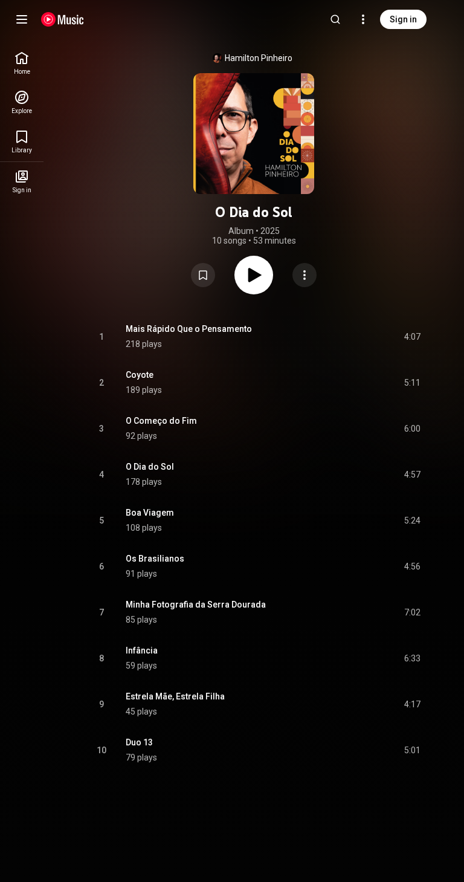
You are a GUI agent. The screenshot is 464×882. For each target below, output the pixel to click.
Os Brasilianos (155, 558)
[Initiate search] (335, 19)
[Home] (62, 19)
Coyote (139, 375)
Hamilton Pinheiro (258, 58)
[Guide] (21, 19)
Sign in (403, 19)
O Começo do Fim (161, 421)
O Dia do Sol (150, 467)
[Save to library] (203, 275)
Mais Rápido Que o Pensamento (189, 329)
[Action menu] (304, 275)
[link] (22, 63)
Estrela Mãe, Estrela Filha (175, 696)
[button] (203, 275)
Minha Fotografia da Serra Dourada (196, 604)
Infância (142, 650)
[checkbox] (412, 336)
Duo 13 (139, 742)
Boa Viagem (150, 512)
